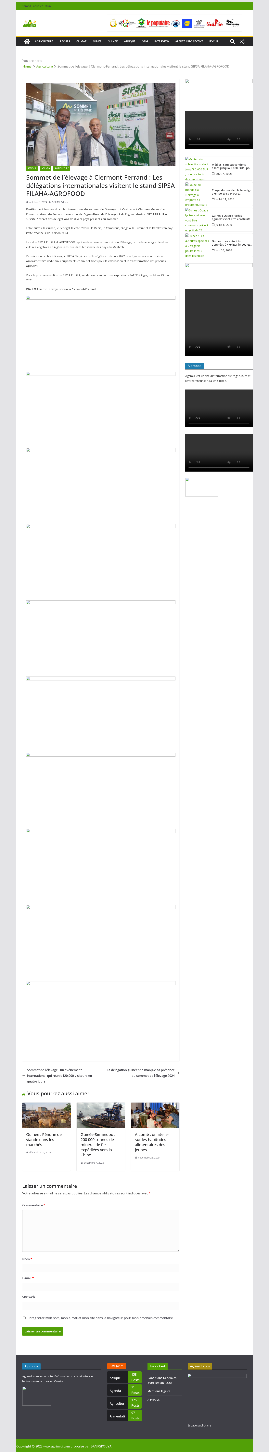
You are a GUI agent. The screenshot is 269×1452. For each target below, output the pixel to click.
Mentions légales (158, 1391)
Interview (161, 41)
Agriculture (62, 168)
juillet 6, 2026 (224, 225)
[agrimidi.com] (27, 41)
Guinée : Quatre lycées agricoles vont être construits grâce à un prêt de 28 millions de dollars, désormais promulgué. (231, 217)
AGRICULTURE (44, 41)
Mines (97, 41)
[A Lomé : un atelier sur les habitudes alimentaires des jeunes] (155, 1105)
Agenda (46, 168)
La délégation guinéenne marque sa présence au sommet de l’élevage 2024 (141, 1073)
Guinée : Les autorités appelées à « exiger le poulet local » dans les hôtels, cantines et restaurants (231, 243)
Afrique (129, 41)
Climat (81, 41)
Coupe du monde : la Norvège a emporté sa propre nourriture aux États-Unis (231, 192)
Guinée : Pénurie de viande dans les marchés (44, 1139)
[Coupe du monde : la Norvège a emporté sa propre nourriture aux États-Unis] (197, 194)
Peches (65, 41)
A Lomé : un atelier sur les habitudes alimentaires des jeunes (152, 1142)
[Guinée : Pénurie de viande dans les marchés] (46, 1105)
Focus (213, 41)
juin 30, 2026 (224, 250)
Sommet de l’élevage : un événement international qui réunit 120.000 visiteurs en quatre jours (59, 1076)
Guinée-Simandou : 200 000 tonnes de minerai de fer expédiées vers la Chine (98, 1145)
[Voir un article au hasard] (242, 41)
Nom (27, 1259)
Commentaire (33, 1205)
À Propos (153, 1399)
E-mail (28, 1278)
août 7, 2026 (224, 174)
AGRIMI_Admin (60, 202)
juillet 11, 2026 (225, 199)
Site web (28, 1297)
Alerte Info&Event (189, 41)
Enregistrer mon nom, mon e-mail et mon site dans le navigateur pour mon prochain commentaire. (100, 1318)
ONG (145, 41)
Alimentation (117, 1417)
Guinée (113, 41)
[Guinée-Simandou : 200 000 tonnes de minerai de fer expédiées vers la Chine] (101, 1105)
